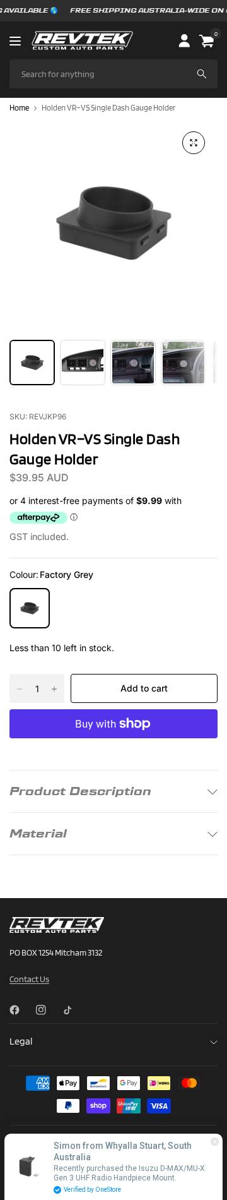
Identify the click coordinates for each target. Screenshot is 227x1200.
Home (19, 108)
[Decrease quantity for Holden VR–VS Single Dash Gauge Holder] (19, 689)
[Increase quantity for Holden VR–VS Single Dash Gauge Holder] (54, 689)
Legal (20, 1041)
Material (38, 833)
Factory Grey (30, 608)
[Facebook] (19, 1010)
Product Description (80, 791)
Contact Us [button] (29, 979)
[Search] (202, 73)
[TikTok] (72, 1010)
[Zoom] (193, 142)
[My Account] (183, 39)
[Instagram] (46, 1010)
